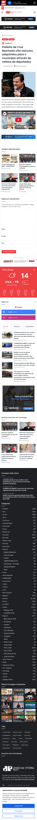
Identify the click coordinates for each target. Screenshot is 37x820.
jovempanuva (6, 738)
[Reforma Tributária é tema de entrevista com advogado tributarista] (10, 177)
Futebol (6, 558)
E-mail (4, 236)
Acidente (5, 509)
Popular (5, 326)
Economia (6, 535)
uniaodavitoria (6, 748)
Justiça (5, 584)
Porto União (8, 648)
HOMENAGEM (7, 578)
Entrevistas (6, 546)
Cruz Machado (8, 630)
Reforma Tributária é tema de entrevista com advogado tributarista (9, 186)
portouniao (5, 741)
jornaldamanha (6, 735)
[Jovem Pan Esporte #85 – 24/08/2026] (30, 712)
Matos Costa (8, 642)
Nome (3, 229)
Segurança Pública (8, 665)
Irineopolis (27, 732)
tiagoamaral (15, 745)
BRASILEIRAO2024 (10, 552)
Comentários (29, 326)
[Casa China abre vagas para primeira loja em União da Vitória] (27, 177)
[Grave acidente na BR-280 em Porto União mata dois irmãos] (7, 365)
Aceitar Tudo (18, 806)
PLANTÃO (6, 604)
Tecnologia (6, 671)
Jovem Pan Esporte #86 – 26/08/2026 (8, 165)
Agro (4, 511)
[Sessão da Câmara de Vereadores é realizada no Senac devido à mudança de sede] (6, 705)
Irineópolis (7, 636)
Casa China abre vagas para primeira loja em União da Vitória (26, 186)
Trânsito (5, 674)
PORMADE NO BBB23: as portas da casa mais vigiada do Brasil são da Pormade (24, 345)
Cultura (5, 529)
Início (5, 35)
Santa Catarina (7, 659)
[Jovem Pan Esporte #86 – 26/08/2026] (10, 158)
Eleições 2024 (7, 540)
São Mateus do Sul (10, 653)
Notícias (10, 35)
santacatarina (6, 745)
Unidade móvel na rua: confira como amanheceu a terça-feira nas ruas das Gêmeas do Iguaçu (24, 335)
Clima (4, 517)
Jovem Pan (27, 735)
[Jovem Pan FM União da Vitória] (14, 12)
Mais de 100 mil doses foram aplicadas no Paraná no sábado (27, 456)
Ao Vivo (5, 514)
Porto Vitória (8, 650)
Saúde (4, 662)
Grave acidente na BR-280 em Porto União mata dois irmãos (24, 364)
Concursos (6, 520)
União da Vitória (9, 656)
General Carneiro (9, 633)
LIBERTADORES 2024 (11, 561)
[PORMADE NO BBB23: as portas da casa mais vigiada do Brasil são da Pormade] (7, 345)
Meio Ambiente (7, 592)
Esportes (5, 549)
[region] (18, 803)
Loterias (5, 587)
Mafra (6, 639)
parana (14, 738)
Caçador (6, 624)
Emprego (5, 543)
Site (3, 243)
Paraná (5, 601)
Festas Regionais (8, 575)
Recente (17, 326)
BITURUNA (7, 621)
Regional (5, 616)
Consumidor (6, 526)
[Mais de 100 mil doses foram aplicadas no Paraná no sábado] (27, 448)
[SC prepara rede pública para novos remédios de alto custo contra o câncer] (18, 719)
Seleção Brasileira (9, 566)
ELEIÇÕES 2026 (9, 613)
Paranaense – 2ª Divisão (11, 564)
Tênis (5, 569)
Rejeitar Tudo (18, 816)
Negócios (5, 595)
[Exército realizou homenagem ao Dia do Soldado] (27, 158)
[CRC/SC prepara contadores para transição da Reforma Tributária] (30, 698)
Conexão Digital (7, 523)
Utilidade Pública (8, 679)
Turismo (5, 676)
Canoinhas (7, 627)
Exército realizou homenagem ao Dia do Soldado (27, 166)
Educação (6, 537)
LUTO (4, 590)
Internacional (7, 581)
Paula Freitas (8, 645)
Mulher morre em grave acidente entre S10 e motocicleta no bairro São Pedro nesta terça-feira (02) (24, 355)
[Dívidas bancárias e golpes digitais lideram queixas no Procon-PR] (6, 719)
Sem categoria (7, 668)
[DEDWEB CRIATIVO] (18, 19)
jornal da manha (17, 735)
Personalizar (18, 811)
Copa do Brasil (8, 555)
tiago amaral (24, 745)
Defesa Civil (6, 532)
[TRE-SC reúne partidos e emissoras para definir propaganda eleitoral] (30, 719)
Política (12, 39)
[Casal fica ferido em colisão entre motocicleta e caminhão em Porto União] (18, 712)
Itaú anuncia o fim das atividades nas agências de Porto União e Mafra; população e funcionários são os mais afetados (24, 375)
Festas (5, 572)
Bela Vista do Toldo (10, 619)
